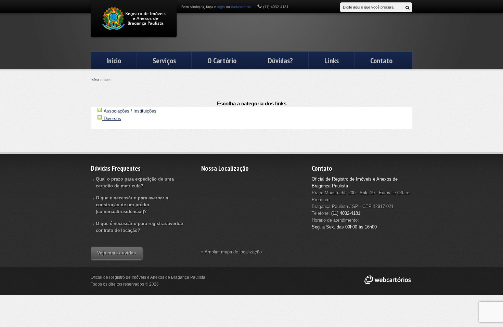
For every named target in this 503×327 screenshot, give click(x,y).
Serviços (164, 60)
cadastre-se (241, 7)
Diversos (111, 118)
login (221, 7)
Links (331, 60)
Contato (381, 60)
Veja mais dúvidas (116, 253)
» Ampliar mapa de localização (231, 251)
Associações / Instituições (129, 111)
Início (113, 60)
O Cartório (221, 60)
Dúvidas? (280, 60)
